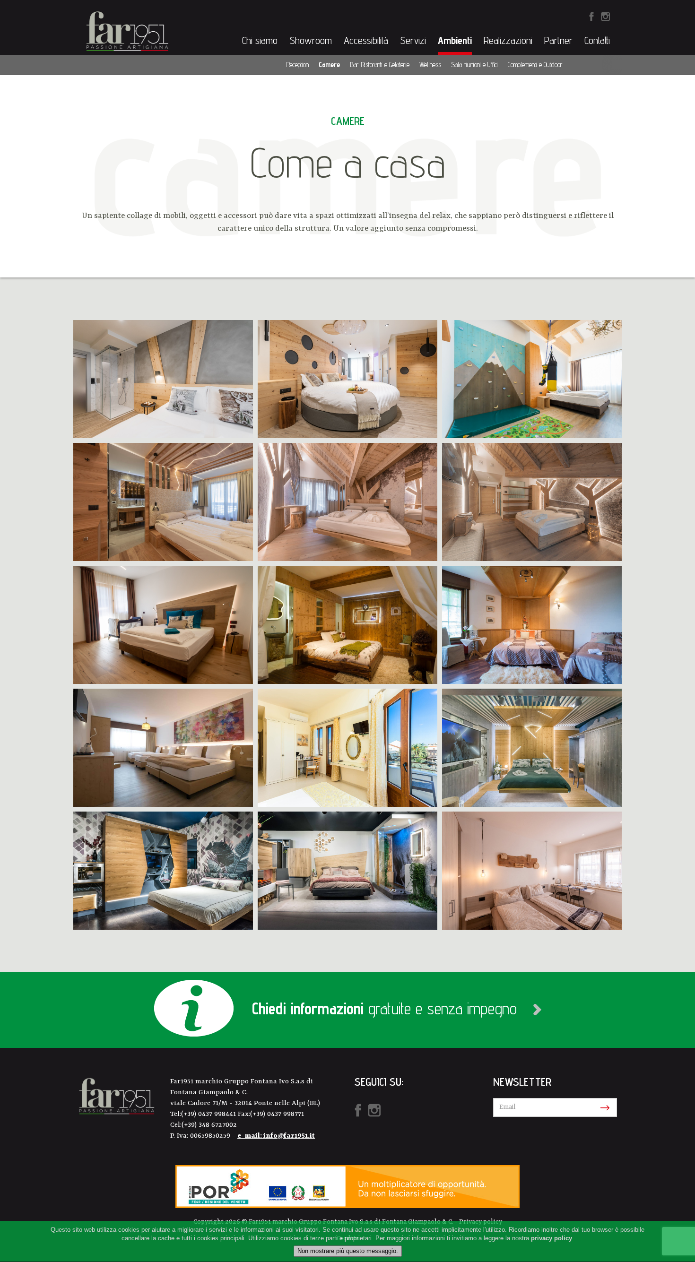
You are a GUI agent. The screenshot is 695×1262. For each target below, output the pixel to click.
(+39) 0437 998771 (277, 1114)
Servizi (413, 40)
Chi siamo (260, 40)
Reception (297, 65)
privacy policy (551, 1238)
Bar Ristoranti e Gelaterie (379, 65)
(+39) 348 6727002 (209, 1125)
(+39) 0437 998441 (209, 1114)
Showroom (310, 40)
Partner (558, 40)
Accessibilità (366, 40)
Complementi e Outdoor (535, 65)
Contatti (597, 40)
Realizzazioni (508, 40)
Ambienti (455, 40)
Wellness (430, 65)
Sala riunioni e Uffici (474, 65)
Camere (329, 65)
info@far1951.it (289, 1136)
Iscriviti (603, 1108)
